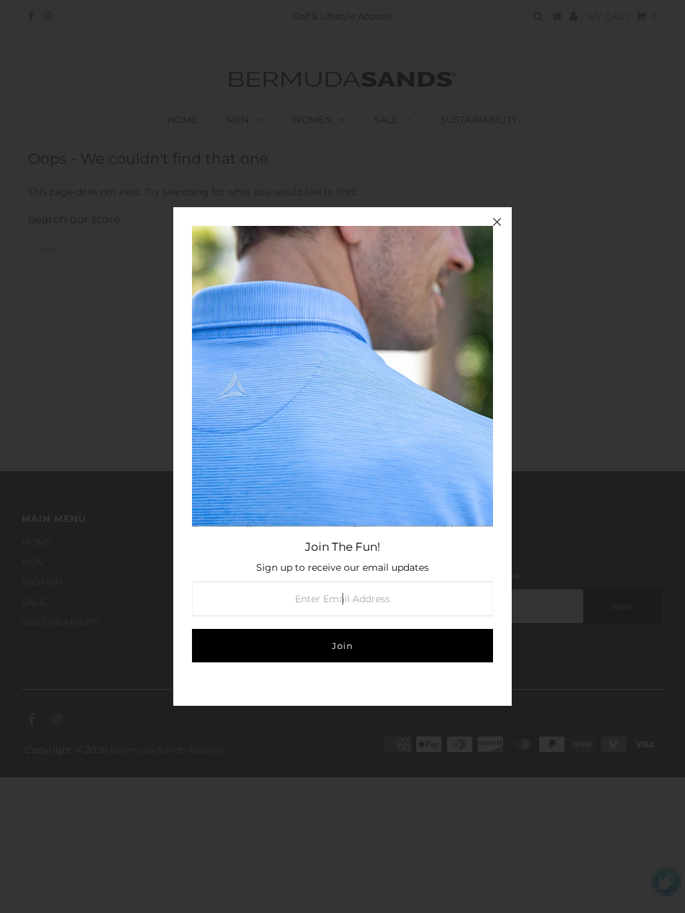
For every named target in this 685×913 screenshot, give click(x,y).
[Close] (497, 222)
